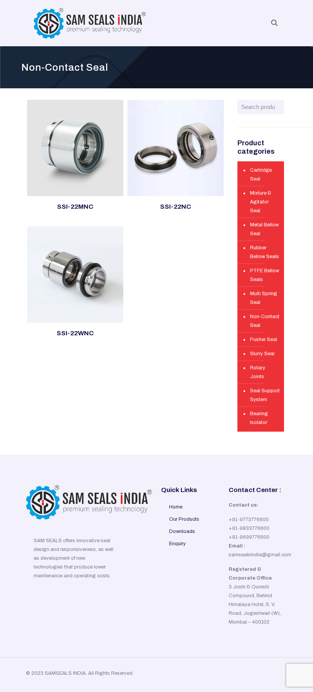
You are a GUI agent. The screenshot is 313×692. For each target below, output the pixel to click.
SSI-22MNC (75, 206)
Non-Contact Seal (264, 321)
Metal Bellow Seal (264, 229)
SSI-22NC (175, 206)
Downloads (182, 531)
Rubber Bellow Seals (264, 252)
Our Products (184, 519)
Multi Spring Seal (263, 298)
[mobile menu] (247, 22)
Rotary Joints (257, 372)
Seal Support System (265, 395)
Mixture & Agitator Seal (260, 201)
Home (175, 507)
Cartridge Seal (261, 174)
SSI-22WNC (75, 333)
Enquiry (177, 543)
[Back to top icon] (273, 674)
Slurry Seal (262, 353)
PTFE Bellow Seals (264, 275)
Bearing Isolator (259, 418)
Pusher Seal (263, 339)
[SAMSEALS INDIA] (90, 23)
